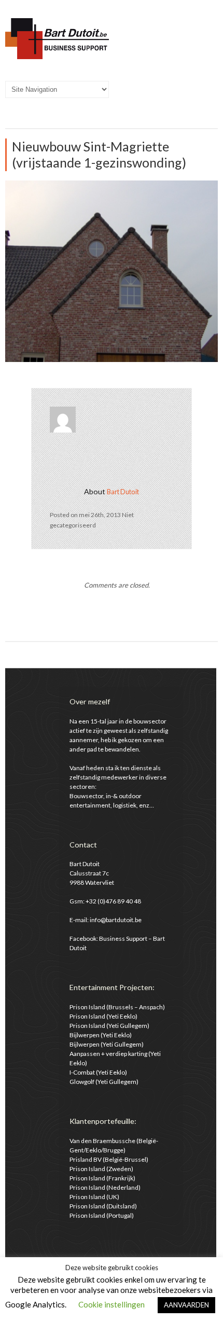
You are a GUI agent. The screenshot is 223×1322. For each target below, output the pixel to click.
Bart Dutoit (123, 492)
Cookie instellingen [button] (111, 1304)
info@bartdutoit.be (116, 920)
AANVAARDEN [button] (186, 1305)
